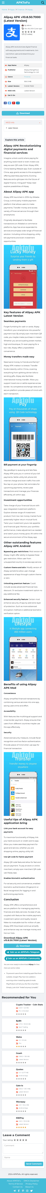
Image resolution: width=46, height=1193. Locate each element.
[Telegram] (17, 103)
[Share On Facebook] (5, 103)
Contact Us (17, 1187)
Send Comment (34, 1164)
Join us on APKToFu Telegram (24, 952)
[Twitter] (9, 103)
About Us (29, 1187)
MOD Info (10, 122)
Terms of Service (15, 1184)
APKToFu (23, 2)
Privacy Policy (32, 1184)
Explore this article (14, 140)
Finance (27, 77)
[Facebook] (19, 1190)
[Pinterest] (13, 103)
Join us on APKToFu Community (23, 958)
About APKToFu (14, 1181)
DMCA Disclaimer (31, 1181)
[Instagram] (27, 1190)
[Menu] (3, 2)
